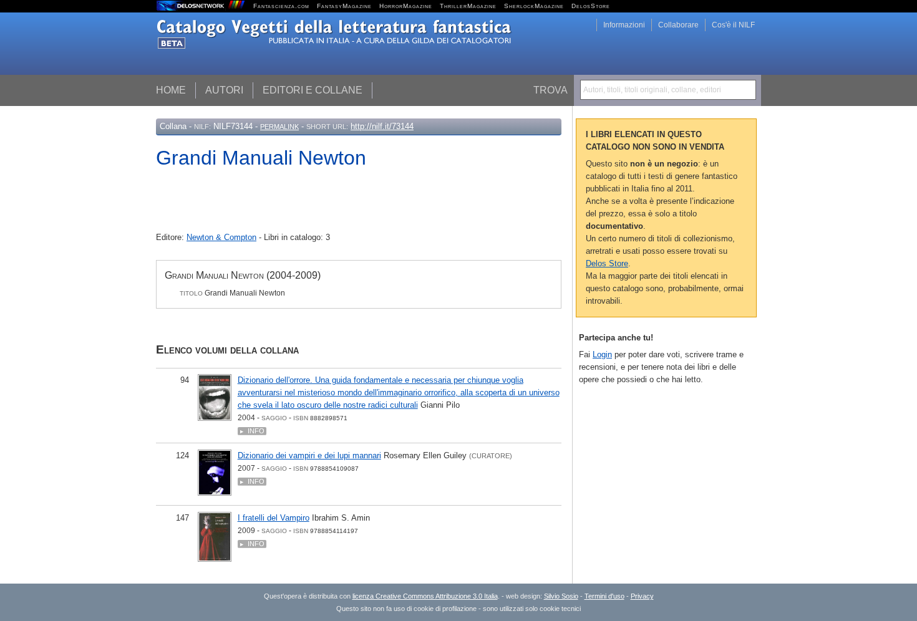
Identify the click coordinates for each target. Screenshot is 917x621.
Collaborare (678, 25)
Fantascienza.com (281, 5)
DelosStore (590, 5)
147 (182, 517)
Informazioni (624, 25)
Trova (550, 90)
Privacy (642, 596)
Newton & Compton (221, 237)
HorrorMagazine (405, 5)
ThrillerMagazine (468, 5)
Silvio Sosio (561, 596)
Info (256, 431)
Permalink (279, 126)
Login (602, 354)
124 (182, 455)
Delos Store (607, 263)
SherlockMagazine (534, 5)
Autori (224, 90)
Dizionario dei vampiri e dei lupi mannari (309, 455)
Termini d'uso (604, 596)
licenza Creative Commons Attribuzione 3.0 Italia (425, 596)
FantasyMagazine (344, 5)
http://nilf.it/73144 (382, 126)
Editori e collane (312, 90)
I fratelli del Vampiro (273, 517)
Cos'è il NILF (733, 25)
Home (171, 90)
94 (184, 380)
